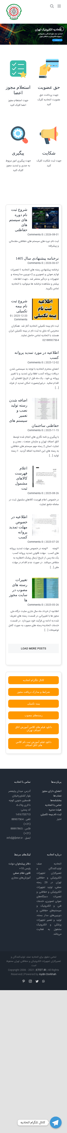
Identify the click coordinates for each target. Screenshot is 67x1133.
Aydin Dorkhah (47, 974)
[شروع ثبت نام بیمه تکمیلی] (45, 309)
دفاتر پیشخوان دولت (20, 864)
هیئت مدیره (55, 810)
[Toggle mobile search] (52, 6)
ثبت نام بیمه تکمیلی (51, 814)
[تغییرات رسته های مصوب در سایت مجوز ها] (45, 588)
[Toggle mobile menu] (59, 6)
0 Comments (35, 235)
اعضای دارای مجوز (51, 791)
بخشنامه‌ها (55, 800)
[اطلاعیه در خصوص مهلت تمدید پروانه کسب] (45, 525)
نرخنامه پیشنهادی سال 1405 (37, 258)
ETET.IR (41, 970)
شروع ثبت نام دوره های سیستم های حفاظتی (18, 219)
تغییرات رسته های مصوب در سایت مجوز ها (18, 590)
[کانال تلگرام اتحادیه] (56, 1122)
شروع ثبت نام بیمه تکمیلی (19, 306)
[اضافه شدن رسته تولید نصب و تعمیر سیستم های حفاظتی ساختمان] (45, 408)
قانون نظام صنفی (22, 873)
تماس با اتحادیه (53, 805)
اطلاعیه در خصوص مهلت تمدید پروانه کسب (18, 527)
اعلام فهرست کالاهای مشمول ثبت (21, 478)
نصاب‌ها (57, 796)
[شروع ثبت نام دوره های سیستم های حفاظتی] (45, 218)
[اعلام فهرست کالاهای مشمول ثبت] (45, 476)
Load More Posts (33, 648)
